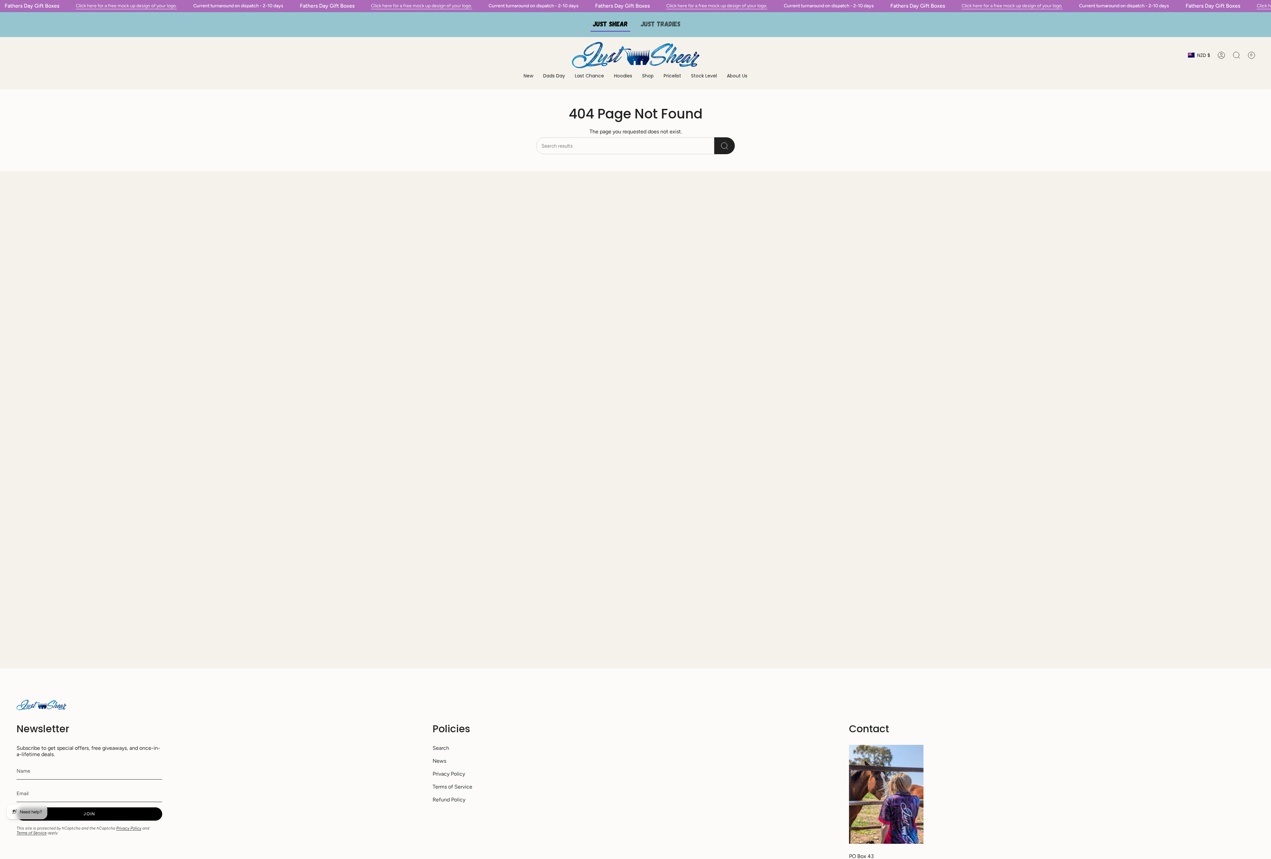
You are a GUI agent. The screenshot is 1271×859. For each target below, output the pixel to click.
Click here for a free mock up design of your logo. (126, 6)
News (439, 761)
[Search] (724, 145)
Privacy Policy (128, 828)
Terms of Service (32, 833)
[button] (623, 76)
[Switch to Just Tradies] (661, 25)
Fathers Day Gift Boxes (32, 6)
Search (441, 748)
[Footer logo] (41, 705)
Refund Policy (449, 799)
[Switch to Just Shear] (610, 25)
